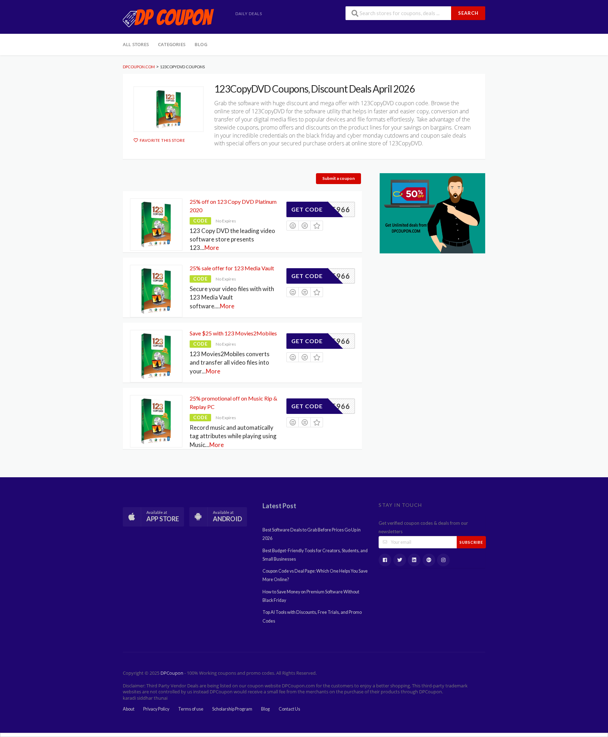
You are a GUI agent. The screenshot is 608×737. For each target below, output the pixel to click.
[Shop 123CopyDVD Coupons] (168, 109)
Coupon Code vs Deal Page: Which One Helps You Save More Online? (315, 575)
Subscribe (471, 542)
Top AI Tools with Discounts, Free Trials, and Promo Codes (312, 616)
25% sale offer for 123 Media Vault (232, 268)
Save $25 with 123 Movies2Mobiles (233, 333)
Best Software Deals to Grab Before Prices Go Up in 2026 (311, 534)
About (128, 709)
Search (468, 13)
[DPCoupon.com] (168, 17)
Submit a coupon (338, 178)
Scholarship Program (232, 709)
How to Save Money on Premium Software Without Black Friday (310, 596)
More (211, 247)
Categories (171, 44)
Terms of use (190, 709)
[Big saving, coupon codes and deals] (432, 212)
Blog (201, 44)
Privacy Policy (156, 709)
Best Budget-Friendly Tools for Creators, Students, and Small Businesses (315, 555)
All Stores (136, 44)
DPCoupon (171, 673)
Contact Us (289, 709)
